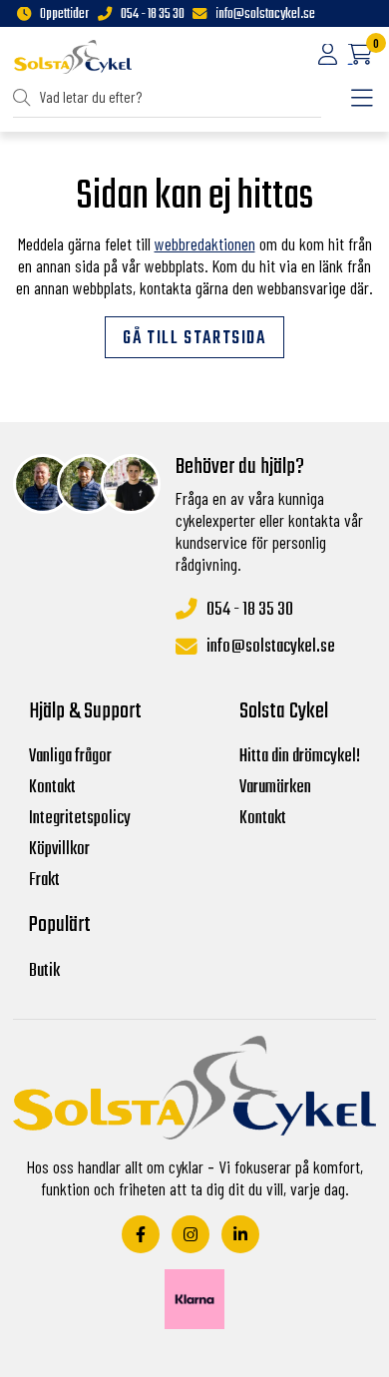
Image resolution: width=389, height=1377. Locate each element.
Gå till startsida (194, 338)
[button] (26, 98)
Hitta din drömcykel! (299, 756)
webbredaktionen (205, 243)
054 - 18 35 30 (153, 15)
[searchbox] (168, 98)
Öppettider (64, 15)
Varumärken (275, 787)
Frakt (44, 880)
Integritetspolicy (80, 818)
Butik (44, 971)
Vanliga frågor (70, 756)
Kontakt (52, 787)
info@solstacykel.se (265, 15)
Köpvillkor (59, 849)
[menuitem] (167, 98)
